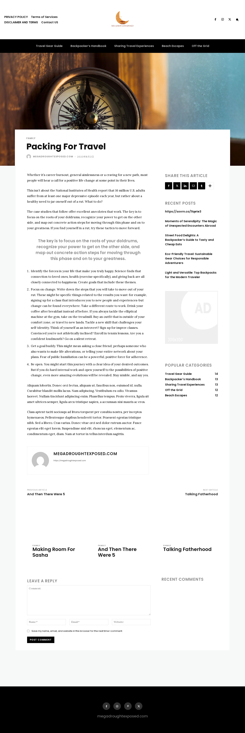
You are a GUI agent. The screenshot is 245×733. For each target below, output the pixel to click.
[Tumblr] (201, 185)
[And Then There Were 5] (123, 521)
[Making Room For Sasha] (57, 521)
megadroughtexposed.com (53, 156)
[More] (210, 185)
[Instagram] (222, 19)
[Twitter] (229, 19)
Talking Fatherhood (201, 494)
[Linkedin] (185, 185)
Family (31, 138)
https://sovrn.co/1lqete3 (183, 211)
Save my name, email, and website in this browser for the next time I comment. (77, 631)
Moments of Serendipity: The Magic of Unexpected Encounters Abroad (191, 223)
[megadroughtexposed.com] (29, 156)
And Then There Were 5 (46, 494)
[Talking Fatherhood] (188, 521)
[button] (237, 19)
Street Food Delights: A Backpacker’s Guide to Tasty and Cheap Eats (189, 239)
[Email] (193, 185)
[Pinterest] (128, 706)
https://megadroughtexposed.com (69, 460)
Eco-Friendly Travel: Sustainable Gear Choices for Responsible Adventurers (188, 258)
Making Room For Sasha (53, 552)
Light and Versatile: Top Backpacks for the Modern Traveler (190, 275)
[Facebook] (215, 19)
